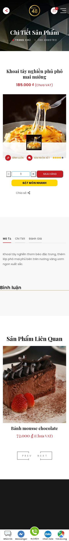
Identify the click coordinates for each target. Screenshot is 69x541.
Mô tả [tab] (7, 239)
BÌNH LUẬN (18, 157)
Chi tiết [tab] (20, 239)
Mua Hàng (50, 174)
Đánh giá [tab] (35, 239)
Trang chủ (23, 40)
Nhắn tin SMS (7, 539)
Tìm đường (61, 539)
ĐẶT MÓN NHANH (34, 183)
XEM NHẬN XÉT (42, 157)
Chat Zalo (48, 539)
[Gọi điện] (34, 532)
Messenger (21, 539)
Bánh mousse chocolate (34, 428)
